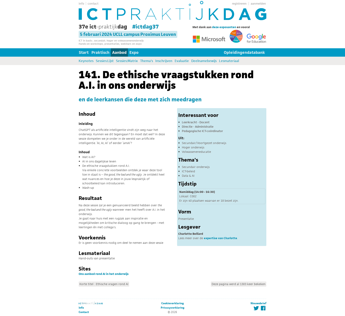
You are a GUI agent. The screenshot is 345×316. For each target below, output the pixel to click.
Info (81, 307)
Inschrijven (163, 61)
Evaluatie (182, 61)
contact (93, 3)
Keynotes (86, 61)
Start (84, 52)
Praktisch (100, 52)
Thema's (146, 61)
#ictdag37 (145, 26)
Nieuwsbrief (258, 303)
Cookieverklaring (172, 303)
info (81, 3)
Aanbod (119, 52)
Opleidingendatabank (244, 52)
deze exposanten (224, 27)
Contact (84, 312)
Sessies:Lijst (105, 61)
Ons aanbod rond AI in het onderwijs (104, 274)
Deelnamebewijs (204, 61)
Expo (134, 52)
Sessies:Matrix (127, 61)
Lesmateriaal (229, 61)
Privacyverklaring (172, 307)
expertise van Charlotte (220, 238)
